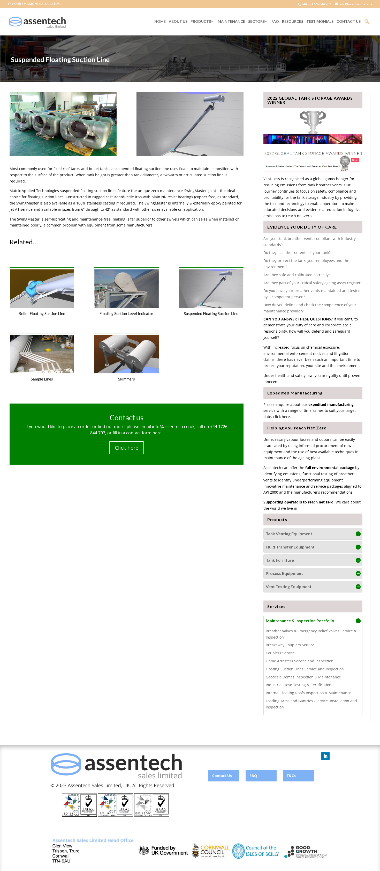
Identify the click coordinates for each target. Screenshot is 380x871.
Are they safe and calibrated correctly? (296, 274)
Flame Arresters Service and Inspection (299, 660)
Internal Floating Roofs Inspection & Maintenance (308, 692)
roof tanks (71, 168)
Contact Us (222, 775)
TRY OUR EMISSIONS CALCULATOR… (35, 4)
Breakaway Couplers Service (290, 644)
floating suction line (152, 168)
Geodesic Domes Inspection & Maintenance (303, 677)
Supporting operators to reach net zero (298, 502)
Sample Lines (42, 379)
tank (137, 174)
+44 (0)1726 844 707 (316, 4)
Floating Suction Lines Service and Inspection (305, 669)
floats (183, 168)
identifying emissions (281, 473)
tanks (104, 168)
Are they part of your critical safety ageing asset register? (312, 282)
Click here (126, 447)
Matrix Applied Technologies (34, 190)
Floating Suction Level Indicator (126, 313)
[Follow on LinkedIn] (325, 756)
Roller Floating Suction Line (42, 313)
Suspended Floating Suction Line (211, 313)
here (157, 433)
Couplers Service (280, 652)
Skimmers (126, 379)
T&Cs (291, 775)
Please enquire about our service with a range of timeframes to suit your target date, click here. (309, 410)
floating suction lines (98, 190)
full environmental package (329, 467)
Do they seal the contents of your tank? (297, 252)
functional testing (317, 473)
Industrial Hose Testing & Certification (298, 684)
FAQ (253, 775)
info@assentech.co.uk (173, 426)
